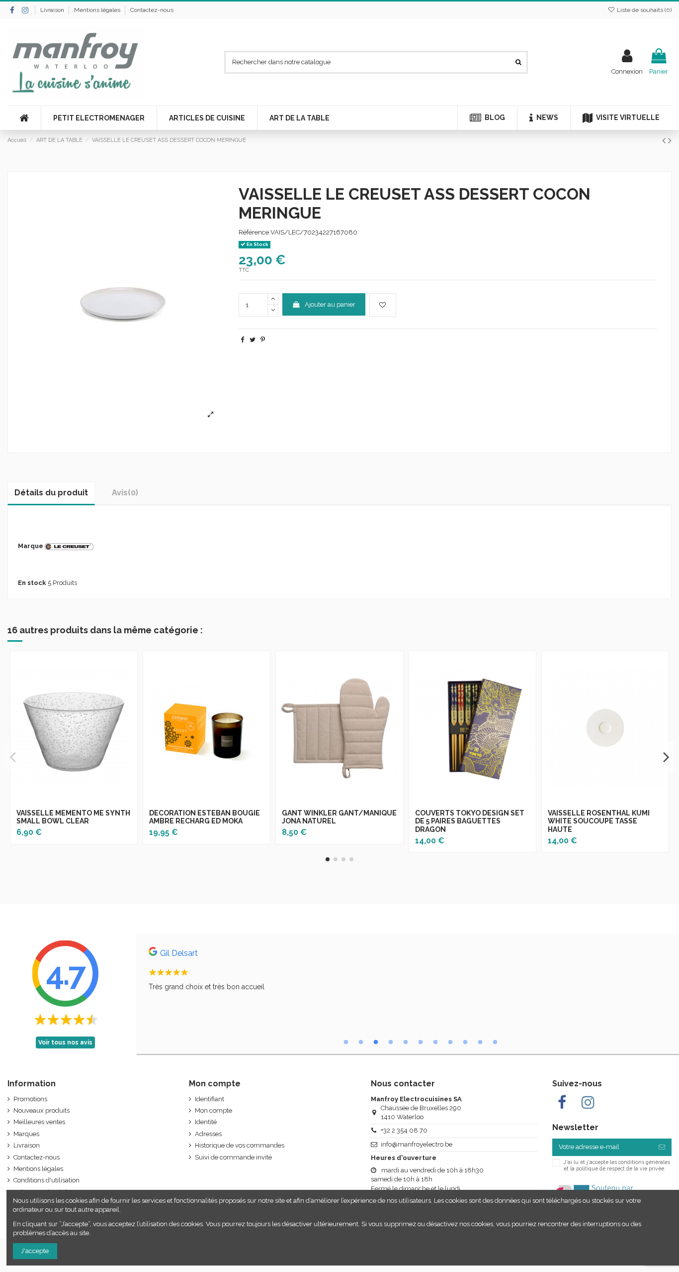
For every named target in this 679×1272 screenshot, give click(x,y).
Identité (206, 1122)
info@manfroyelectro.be (416, 1144)
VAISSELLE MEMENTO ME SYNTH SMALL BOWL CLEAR (73, 817)
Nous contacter (403, 1083)
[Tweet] (252, 340)
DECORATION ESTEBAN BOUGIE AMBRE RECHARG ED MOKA (204, 817)
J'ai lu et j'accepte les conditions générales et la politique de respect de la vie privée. (617, 1165)
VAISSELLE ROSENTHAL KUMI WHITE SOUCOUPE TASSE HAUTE (599, 821)
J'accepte (35, 1251)
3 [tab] (376, 1042)
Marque (30, 546)
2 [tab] (361, 1042)
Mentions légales (98, 9)
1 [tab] (346, 1042)
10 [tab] (480, 1042)
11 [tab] (495, 1042)
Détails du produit (51, 492)
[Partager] (242, 340)
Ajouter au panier (330, 304)
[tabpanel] (407, 971)
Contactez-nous (151, 9)
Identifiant (209, 1099)
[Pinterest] (262, 340)
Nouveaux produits (41, 1110)
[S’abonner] (662, 1147)
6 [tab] (420, 1042)
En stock (32, 582)
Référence (254, 232)
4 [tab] (391, 1042)
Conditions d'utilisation (46, 1180)
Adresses (208, 1134)
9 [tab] (465, 1042)
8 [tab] (450, 1042)
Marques (26, 1134)
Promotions (30, 1099)
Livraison (53, 9)
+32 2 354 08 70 (404, 1130)
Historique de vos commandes (239, 1145)
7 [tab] (435, 1042)
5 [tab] (406, 1042)
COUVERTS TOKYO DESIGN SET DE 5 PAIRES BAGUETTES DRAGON (469, 821)
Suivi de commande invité (233, 1157)
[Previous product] (665, 140)
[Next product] (670, 140)
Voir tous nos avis (65, 1042)
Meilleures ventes (39, 1122)
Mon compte (213, 1110)
